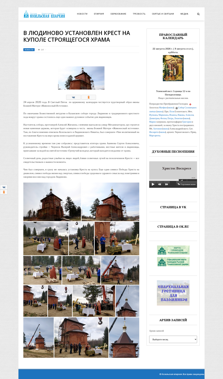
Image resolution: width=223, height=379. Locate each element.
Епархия (99, 14)
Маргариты (154, 135)
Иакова (181, 114)
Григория (186, 121)
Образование (118, 14)
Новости (82, 14)
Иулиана (153, 114)
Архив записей (156, 330)
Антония (157, 128)
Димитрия (154, 118)
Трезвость (139, 14)
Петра (170, 118)
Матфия (163, 107)
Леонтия (178, 118)
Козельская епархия (172, 374)
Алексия (189, 114)
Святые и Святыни (163, 14)
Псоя (171, 111)
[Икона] (173, 67)
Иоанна (173, 114)
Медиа (184, 14)
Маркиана (163, 114)
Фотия (163, 118)
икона (171, 107)
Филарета (154, 132)
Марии (152, 121)
